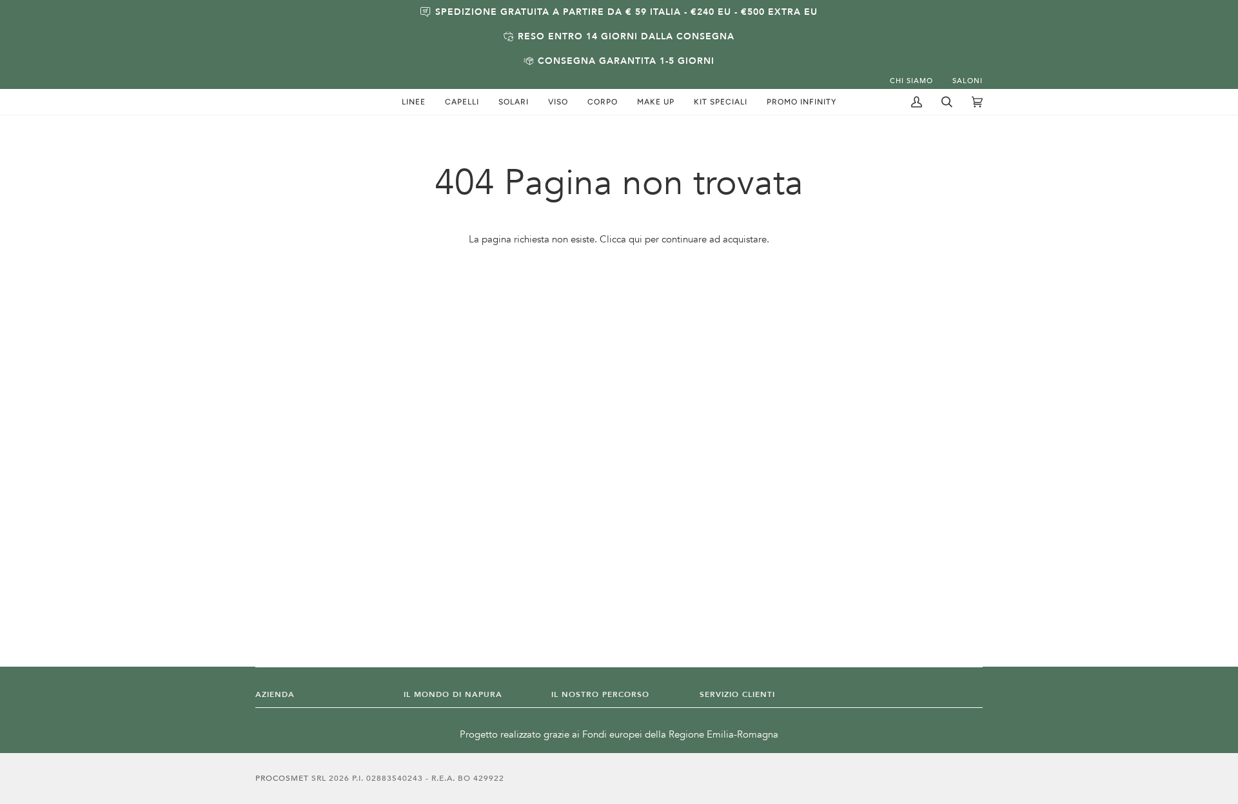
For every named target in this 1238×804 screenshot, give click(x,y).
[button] (413, 102)
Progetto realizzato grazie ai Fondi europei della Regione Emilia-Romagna (619, 734)
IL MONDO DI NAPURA (453, 694)
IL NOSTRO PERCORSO (600, 694)
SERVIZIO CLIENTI (737, 694)
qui (635, 239)
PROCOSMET (283, 778)
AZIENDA (275, 694)
